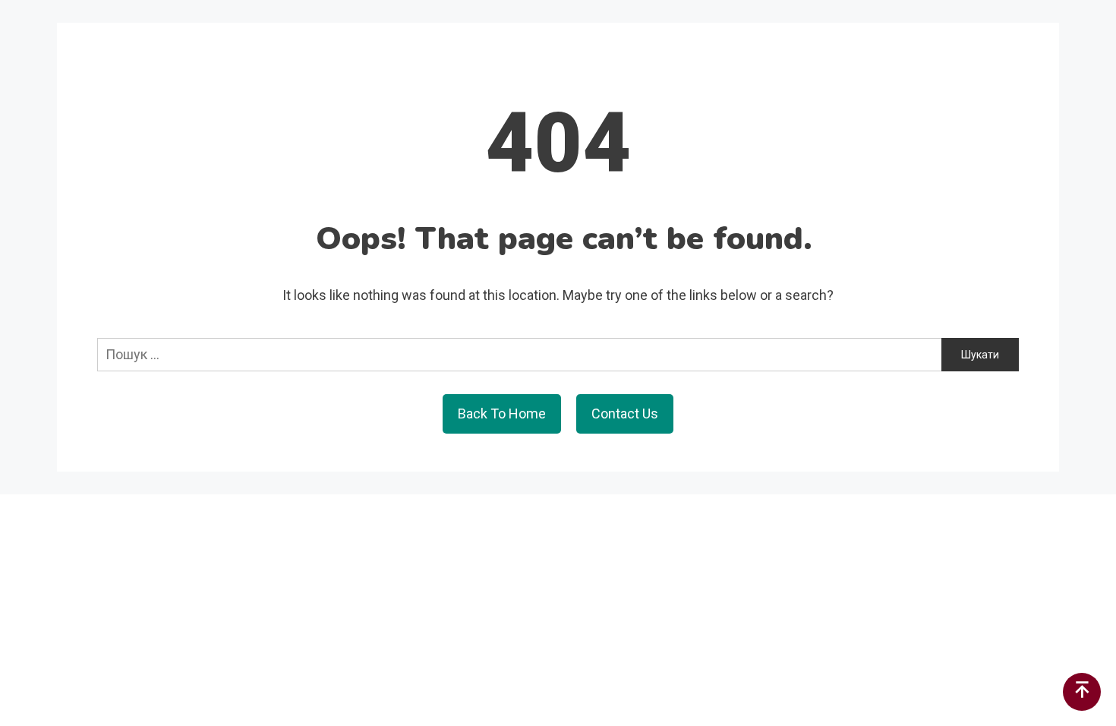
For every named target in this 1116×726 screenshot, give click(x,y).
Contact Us (624, 413)
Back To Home (502, 413)
